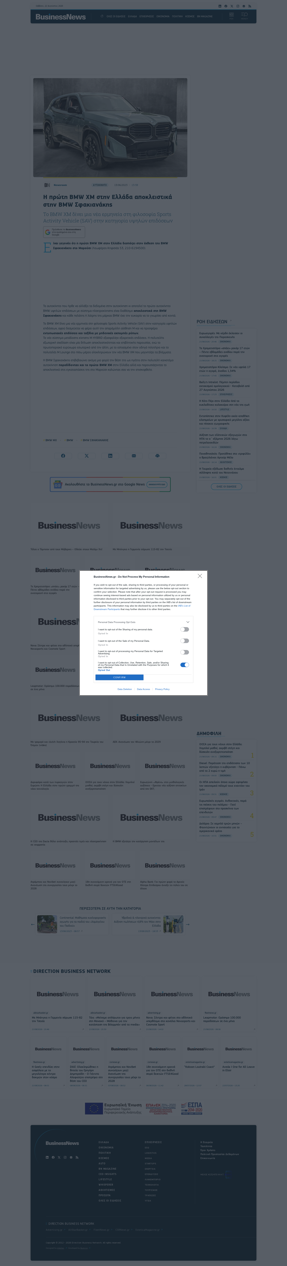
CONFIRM (119, 677)
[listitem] (143, 622)
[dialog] (143, 633)
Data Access (143, 689)
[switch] (184, 629)
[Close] (201, 577)
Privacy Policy (162, 689)
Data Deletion (125, 689)
